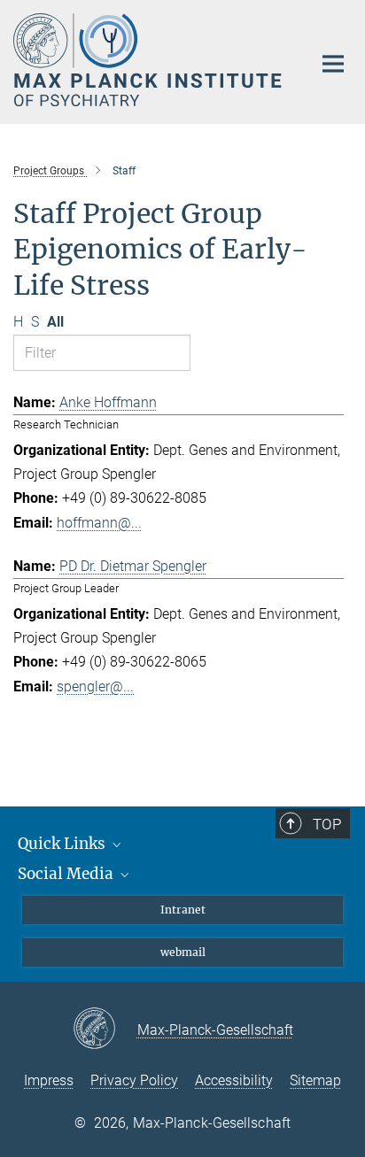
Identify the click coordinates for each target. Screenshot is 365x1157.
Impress (49, 1080)
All (55, 321)
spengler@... (95, 686)
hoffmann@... (99, 522)
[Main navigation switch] (333, 63)
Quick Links (63, 843)
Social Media (67, 874)
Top (327, 824)
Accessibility (234, 1080)
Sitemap (315, 1080)
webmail (183, 952)
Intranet (183, 909)
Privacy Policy (134, 1080)
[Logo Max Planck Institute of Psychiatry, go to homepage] (149, 59)
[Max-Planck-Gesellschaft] (105, 1029)
